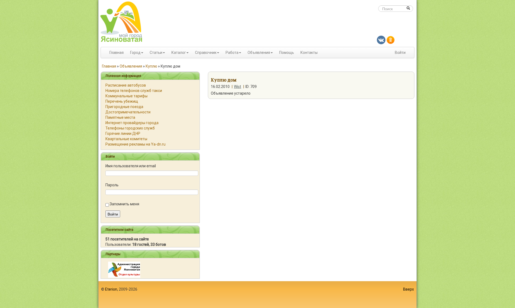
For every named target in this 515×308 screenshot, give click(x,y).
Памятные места (120, 117)
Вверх (408, 289)
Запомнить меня (124, 204)
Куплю (151, 66)
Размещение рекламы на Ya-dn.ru (135, 144)
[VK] (381, 40)
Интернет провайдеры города (132, 123)
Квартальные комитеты (126, 139)
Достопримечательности (127, 112)
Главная (116, 52)
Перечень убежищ (121, 101)
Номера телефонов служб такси (133, 90)
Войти (400, 52)
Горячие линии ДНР (122, 133)
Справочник (205, 52)
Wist (237, 86)
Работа (232, 52)
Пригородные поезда (124, 107)
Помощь (286, 52)
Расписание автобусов (125, 85)
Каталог (178, 52)
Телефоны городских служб (130, 128)
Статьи (156, 52)
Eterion (111, 289)
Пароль (112, 185)
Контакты (309, 52)
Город (135, 52)
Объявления (259, 52)
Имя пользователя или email (130, 166)
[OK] (390, 40)
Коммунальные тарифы (126, 96)
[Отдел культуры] (124, 269)
